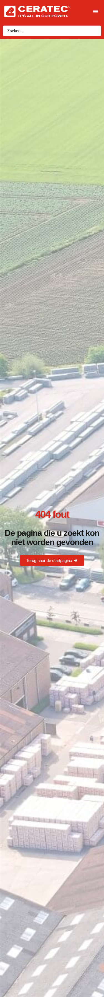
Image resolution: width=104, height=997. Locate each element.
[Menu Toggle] (95, 11)
